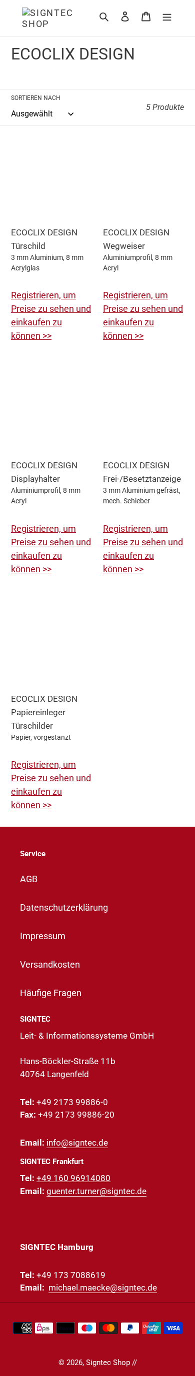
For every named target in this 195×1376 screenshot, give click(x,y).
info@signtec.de (77, 1143)
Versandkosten (50, 964)
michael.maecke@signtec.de (102, 1288)
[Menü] (167, 15)
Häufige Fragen (51, 993)
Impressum (43, 936)
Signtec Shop (108, 1362)
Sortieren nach (35, 97)
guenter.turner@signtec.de (96, 1191)
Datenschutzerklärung (64, 907)
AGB (29, 879)
